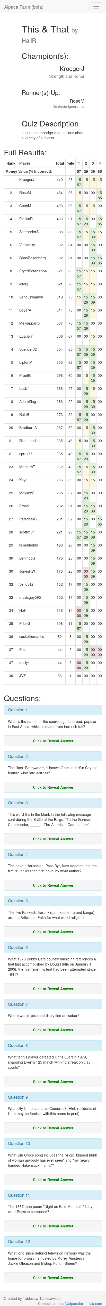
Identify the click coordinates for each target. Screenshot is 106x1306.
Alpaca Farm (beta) (23, 6)
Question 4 (18, 854)
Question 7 (18, 1004)
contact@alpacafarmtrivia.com (77, 1303)
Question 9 (18, 1097)
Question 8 (18, 1045)
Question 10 (19, 1143)
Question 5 (18, 901)
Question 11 (19, 1195)
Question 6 (18, 947)
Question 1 (18, 710)
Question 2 (18, 756)
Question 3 (18, 803)
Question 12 (19, 1241)
